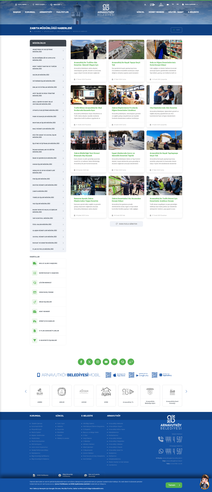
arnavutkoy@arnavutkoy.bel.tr (169, 458)
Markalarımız (35, 453)
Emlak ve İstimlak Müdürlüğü (45, 87)
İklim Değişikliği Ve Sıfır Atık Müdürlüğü (44, 59)
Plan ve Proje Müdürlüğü (43, 249)
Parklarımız (112, 456)
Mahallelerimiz (114, 432)
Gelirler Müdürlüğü (41, 75)
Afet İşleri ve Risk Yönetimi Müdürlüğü (44, 95)
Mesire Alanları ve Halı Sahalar (119, 462)
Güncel (140, 12)
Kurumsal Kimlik (37, 426)
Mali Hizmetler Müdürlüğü (44, 129)
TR (173, 4)
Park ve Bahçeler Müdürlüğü (44, 116)
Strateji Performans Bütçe (39, 450)
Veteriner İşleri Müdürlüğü (44, 81)
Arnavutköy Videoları (116, 444)
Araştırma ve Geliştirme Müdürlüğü (43, 51)
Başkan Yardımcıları (38, 435)
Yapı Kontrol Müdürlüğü (43, 218)
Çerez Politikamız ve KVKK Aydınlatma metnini (72, 484)
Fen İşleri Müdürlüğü (41, 179)
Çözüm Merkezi (88, 453)
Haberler (60, 426)
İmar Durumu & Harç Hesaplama (94, 456)
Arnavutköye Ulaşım (115, 426)
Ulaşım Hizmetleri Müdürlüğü (45, 230)
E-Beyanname (87, 450)
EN (178, 4)
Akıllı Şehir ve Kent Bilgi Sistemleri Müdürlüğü (43, 103)
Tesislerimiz (112, 453)
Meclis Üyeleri (36, 432)
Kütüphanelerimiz (115, 459)
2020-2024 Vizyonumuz (39, 447)
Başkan (17, 12)
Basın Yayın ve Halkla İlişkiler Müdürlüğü (45, 211)
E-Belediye (193, 12)
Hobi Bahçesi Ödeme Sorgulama (93, 426)
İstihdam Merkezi (88, 444)
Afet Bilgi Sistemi (88, 423)
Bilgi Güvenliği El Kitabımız (40, 459)
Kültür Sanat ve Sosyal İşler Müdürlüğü (44, 136)
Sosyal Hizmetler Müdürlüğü (45, 237)
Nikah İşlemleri (88, 447)
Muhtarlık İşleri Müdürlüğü (44, 123)
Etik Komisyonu (36, 444)
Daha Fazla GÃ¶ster (128, 224)
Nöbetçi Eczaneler (63, 438)
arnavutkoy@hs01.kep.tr (172, 461)
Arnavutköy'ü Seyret (115, 447)
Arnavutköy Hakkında (116, 423)
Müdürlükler (49, 31)
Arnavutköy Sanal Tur (116, 450)
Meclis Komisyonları (38, 441)
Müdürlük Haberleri (80, 31)
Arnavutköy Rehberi (115, 438)
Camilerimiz (113, 465)
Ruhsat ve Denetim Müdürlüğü (45, 243)
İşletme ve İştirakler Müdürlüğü (46, 143)
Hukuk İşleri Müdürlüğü (42, 164)
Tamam (171, 485)
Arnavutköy (46, 12)
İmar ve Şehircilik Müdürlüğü (44, 158)
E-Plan (85, 435)
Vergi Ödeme (87, 438)
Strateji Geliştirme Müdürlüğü (45, 110)
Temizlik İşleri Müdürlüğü (43, 197)
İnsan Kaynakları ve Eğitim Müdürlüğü (43, 151)
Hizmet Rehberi (156, 12)
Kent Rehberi (87, 459)
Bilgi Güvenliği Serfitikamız (40, 456)
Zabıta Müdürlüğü (63, 31)
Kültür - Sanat (176, 12)
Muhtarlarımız (113, 435)
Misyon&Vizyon (36, 429)
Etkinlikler (60, 432)
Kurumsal (30, 12)
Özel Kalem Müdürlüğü (42, 224)
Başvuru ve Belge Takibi (90, 432)
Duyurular (60, 429)
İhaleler (59, 435)
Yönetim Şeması (36, 423)
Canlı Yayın (61, 423)
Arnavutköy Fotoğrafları (116, 441)
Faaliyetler (62, 12)
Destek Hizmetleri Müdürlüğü (45, 185)
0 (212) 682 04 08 (174, 463)
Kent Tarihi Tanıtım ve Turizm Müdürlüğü (45, 68)
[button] (25, 391)
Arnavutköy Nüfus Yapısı (117, 429)
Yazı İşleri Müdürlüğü (41, 203)
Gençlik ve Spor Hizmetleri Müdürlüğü (44, 172)
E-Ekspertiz (87, 429)
